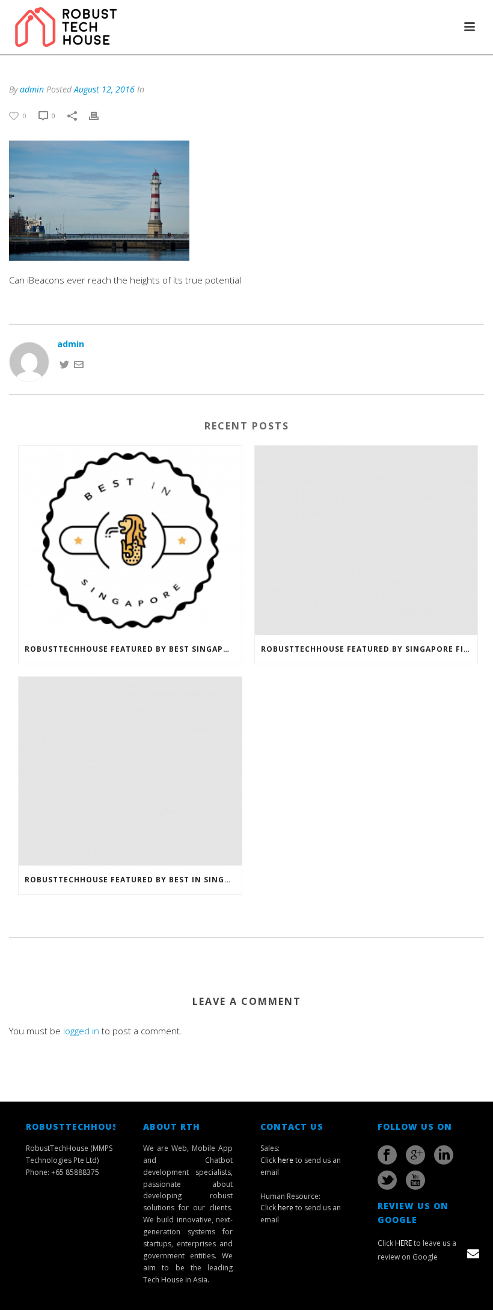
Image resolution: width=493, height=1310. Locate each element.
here (285, 1160)
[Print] (100, 115)
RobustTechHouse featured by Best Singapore (132, 649)
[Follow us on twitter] (387, 1180)
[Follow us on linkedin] (443, 1155)
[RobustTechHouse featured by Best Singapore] (130, 540)
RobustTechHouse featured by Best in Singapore (133, 880)
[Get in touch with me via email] (79, 363)
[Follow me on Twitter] (64, 363)
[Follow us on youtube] (415, 1180)
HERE (403, 1243)
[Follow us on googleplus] (415, 1155)
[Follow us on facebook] (387, 1155)
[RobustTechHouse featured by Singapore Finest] (366, 540)
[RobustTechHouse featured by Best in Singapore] (130, 771)
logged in (81, 1031)
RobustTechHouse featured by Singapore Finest (369, 649)
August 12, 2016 (104, 89)
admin (32, 89)
